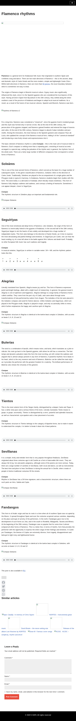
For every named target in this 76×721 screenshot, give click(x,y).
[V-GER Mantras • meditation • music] (7, 2)
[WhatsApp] (38, 594)
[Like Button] (3, 577)
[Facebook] (38, 582)
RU (24, 571)
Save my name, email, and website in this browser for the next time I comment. (35, 692)
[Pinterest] (38, 590)
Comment (8, 658)
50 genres (46, 84)
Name (7, 676)
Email (7, 684)
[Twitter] (38, 586)
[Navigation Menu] (72, 2)
